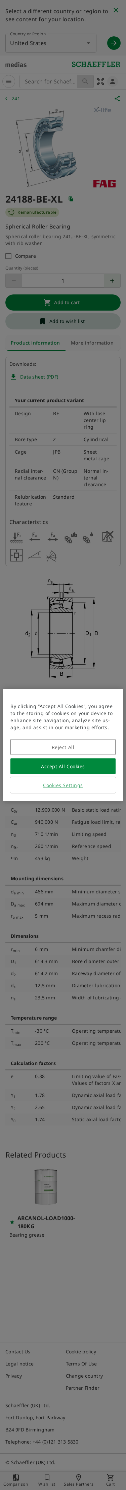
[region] (63, 745)
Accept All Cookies (63, 766)
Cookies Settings (63, 785)
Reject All (63, 747)
